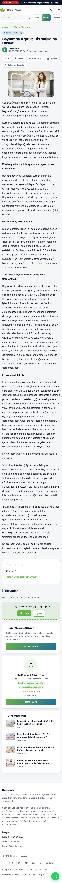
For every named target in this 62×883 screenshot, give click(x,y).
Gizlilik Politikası (28, 875)
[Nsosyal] (40, 863)
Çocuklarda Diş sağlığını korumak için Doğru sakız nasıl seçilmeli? (36, 748)
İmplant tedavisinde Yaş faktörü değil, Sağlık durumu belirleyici (35, 722)
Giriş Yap (24, 613)
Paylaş (20, 58)
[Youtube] (26, 863)
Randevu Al (31, 702)
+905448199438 (11, 841)
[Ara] (29, 17)
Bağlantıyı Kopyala (16, 65)
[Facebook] (5, 863)
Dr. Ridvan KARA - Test (31, 675)
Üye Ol (46, 17)
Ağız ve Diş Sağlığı (22, 27)
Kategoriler (7, 869)
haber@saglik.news (12, 846)
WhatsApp (36, 58)
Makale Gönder (31, 646)
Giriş (36, 17)
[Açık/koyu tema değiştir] (51, 10)
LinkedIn (53, 58)
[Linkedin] (33, 863)
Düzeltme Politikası (10, 875)
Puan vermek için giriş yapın (21, 576)
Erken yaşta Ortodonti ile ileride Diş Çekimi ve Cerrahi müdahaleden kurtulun (34, 762)
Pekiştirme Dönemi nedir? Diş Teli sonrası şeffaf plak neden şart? (33, 735)
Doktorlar (50, 863)
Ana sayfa (6, 27)
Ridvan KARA (15, 48)
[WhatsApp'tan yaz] (55, 876)
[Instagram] (19, 863)
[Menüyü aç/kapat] (59, 10)
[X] (12, 863)
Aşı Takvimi (19, 869)
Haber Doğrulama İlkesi (37, 869)
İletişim (56, 17)
